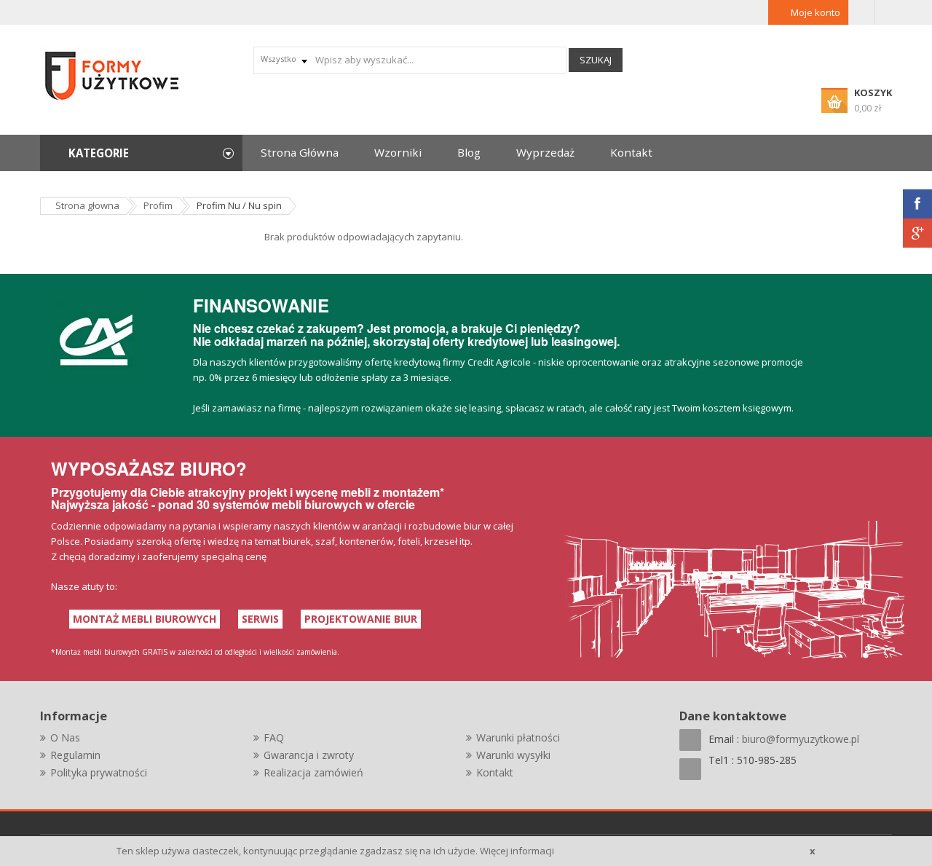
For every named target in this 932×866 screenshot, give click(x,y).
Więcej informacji (517, 850)
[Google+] (917, 233)
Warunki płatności (518, 737)
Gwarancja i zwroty (309, 755)
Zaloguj (861, 12)
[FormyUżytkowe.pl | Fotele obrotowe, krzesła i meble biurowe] (113, 74)
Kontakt (494, 772)
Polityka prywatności (98, 772)
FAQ (274, 737)
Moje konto (815, 12)
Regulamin (75, 755)
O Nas (65, 737)
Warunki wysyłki (513, 755)
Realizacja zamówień (313, 772)
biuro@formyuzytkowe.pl (800, 739)
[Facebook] (917, 204)
